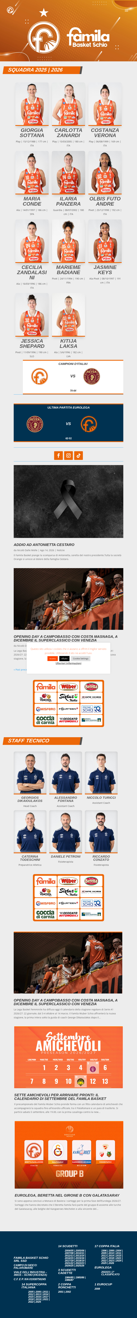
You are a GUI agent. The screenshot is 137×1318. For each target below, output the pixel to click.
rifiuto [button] (64, 658)
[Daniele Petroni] (65, 851)
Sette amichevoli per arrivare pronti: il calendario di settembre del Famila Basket (60, 1097)
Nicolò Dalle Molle (27, 550)
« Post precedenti (23, 669)
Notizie (61, 550)
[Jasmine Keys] (105, 261)
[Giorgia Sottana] (32, 124)
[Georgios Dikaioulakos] (30, 792)
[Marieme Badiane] (68, 261)
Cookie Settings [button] (80, 658)
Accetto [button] (52, 658)
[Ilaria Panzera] (68, 192)
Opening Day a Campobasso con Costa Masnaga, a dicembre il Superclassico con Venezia (65, 638)
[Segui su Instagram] (68, 455)
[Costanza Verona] (105, 124)
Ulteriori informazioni (68, 663)
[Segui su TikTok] (78, 455)
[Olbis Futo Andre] (105, 192)
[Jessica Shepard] (32, 335)
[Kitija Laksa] (68, 335)
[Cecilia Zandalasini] (32, 261)
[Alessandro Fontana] (65, 792)
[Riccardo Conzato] (101, 851)
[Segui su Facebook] (58, 455)
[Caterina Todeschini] (30, 851)
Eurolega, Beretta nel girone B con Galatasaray (67, 1195)
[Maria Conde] (32, 192)
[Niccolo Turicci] (101, 792)
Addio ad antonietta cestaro (44, 545)
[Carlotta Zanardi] (68, 124)
